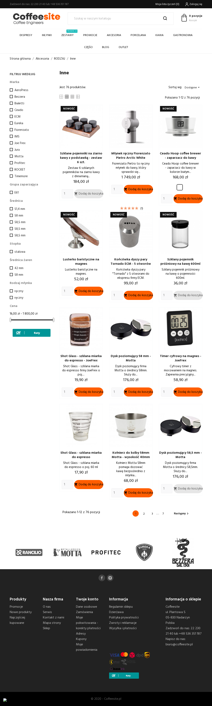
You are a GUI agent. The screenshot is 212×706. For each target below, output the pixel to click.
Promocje (16, 607)
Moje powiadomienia (86, 647)
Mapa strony (52, 623)
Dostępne (193, 87)
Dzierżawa (116, 612)
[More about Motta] (67, 552)
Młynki (47, 35)
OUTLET (123, 47)
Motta (18, 156)
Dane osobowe (86, 607)
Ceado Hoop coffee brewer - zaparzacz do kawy (180, 156)
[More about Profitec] (106, 552)
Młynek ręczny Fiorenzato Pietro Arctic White (130, 156)
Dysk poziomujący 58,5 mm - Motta (180, 455)
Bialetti (19, 103)
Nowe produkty (21, 612)
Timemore (21, 176)
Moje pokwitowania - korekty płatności (88, 623)
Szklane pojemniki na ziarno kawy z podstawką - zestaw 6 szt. (81, 158)
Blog (105, 47)
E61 (16, 192)
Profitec (19, 163)
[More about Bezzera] (183, 552)
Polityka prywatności (124, 617)
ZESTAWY (69, 33)
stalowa (19, 251)
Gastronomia (183, 35)
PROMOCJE (90, 35)
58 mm (18, 215)
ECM (17, 116)
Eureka (18, 123)
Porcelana (138, 35)
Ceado (18, 110)
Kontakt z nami (53, 617)
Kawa (159, 35)
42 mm (18, 268)
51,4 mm (19, 209)
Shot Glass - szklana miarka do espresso (81, 455)
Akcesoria (114, 35)
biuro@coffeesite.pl (179, 644)
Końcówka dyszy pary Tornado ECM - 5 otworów (131, 262)
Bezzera (19, 96)
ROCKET (19, 169)
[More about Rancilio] (29, 552)
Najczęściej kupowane (17, 620)
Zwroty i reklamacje (123, 623)
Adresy (81, 633)
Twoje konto (87, 599)
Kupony (81, 639)
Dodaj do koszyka (88, 193)
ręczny (18, 291)
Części (88, 47)
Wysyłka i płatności (123, 628)
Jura (17, 149)
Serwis (47, 612)
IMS (16, 136)
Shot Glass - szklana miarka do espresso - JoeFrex (81, 358)
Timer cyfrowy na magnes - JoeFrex (180, 358)
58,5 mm (19, 222)
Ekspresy (26, 35)
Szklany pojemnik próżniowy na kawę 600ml (180, 262)
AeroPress (21, 90)
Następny (182, 513)
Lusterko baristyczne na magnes (81, 262)
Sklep (46, 628)
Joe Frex (19, 143)
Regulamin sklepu (121, 607)
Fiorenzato (21, 129)
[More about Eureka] (144, 552)
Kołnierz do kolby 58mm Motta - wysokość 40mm (131, 455)
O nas (47, 607)
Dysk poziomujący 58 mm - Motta (131, 358)
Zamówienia (84, 612)
